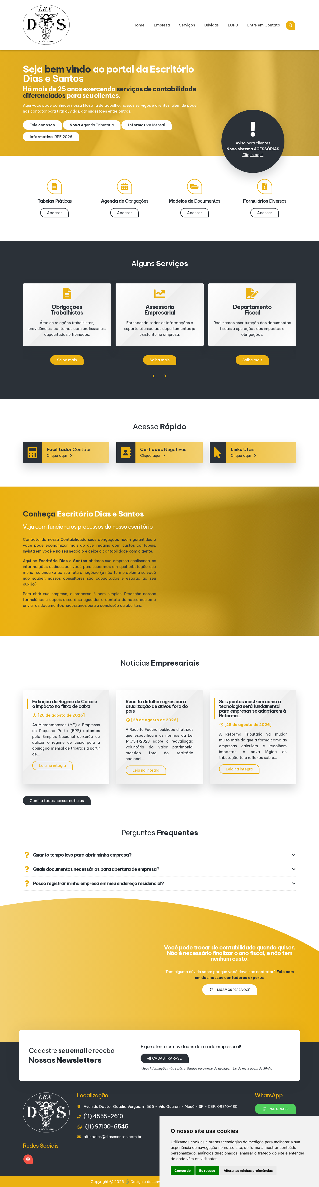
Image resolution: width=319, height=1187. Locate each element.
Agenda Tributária (92, 125)
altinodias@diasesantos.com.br (113, 1136)
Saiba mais (67, 360)
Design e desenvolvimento (155, 1181)
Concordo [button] (182, 1170)
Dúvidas (211, 25)
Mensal (146, 125)
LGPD (233, 25)
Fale (42, 125)
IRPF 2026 (51, 136)
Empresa (162, 25)
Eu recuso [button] (207, 1170)
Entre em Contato (263, 25)
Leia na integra (52, 765)
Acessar (54, 212)
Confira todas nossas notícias (57, 800)
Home (139, 25)
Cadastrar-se (166, 1058)
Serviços (187, 25)
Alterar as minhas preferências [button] (248, 1170)
